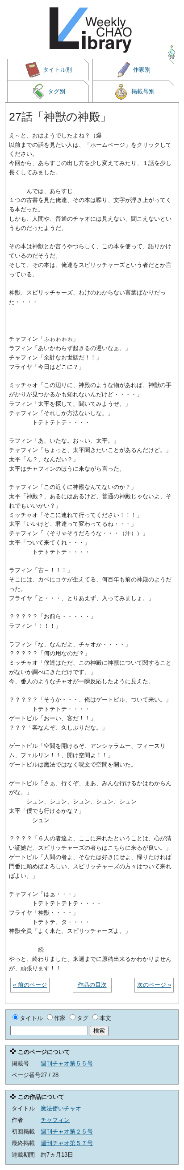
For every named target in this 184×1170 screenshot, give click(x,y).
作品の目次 (92, 984)
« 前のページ (30, 984)
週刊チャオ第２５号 (67, 1131)
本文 (105, 1018)
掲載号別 (143, 91)
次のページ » (154, 984)
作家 (60, 1018)
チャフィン (55, 1120)
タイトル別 (57, 69)
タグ (82, 1018)
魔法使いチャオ (61, 1108)
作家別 (142, 69)
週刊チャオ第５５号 (67, 1063)
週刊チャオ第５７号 (67, 1143)
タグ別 (56, 91)
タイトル (31, 1018)
